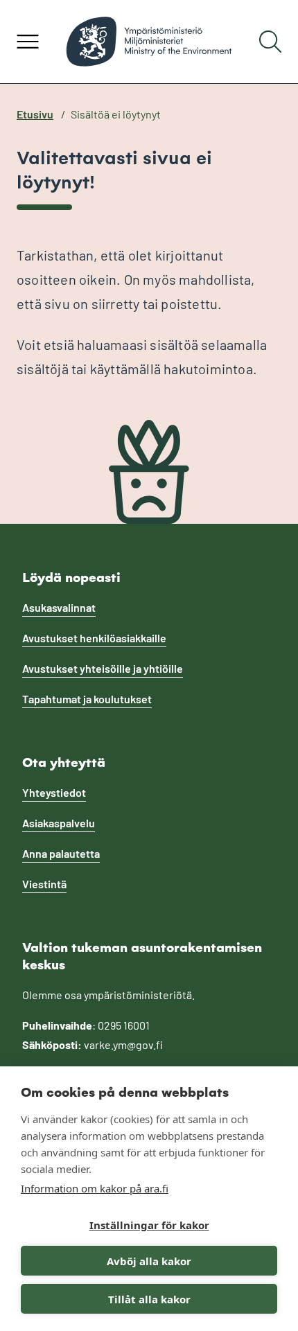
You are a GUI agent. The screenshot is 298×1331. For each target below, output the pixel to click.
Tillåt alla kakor (149, 1299)
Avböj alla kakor (149, 1261)
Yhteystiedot (54, 792)
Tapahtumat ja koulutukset (87, 698)
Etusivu (35, 114)
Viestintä (44, 883)
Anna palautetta (61, 853)
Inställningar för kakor (149, 1225)
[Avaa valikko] (28, 41)
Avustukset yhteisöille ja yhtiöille (102, 668)
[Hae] (270, 41)
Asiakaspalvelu (58, 822)
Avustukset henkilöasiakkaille (94, 637)
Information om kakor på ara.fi (94, 1188)
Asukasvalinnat (59, 607)
